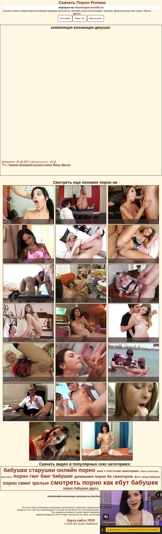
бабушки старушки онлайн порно (49, 470)
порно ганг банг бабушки (43, 476)
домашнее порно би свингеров (103, 476)
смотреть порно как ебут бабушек (104, 482)
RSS (91, 520)
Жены (56, 164)
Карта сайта (76, 520)
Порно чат (80, 18)
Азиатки (13, 164)
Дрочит (66, 164)
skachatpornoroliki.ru (89, 7)
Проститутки (95, 18)
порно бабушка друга (80, 488)
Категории (65, 18)
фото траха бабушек (147, 476)
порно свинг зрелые (26, 483)
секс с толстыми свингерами (118, 471)
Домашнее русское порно (35, 164)
